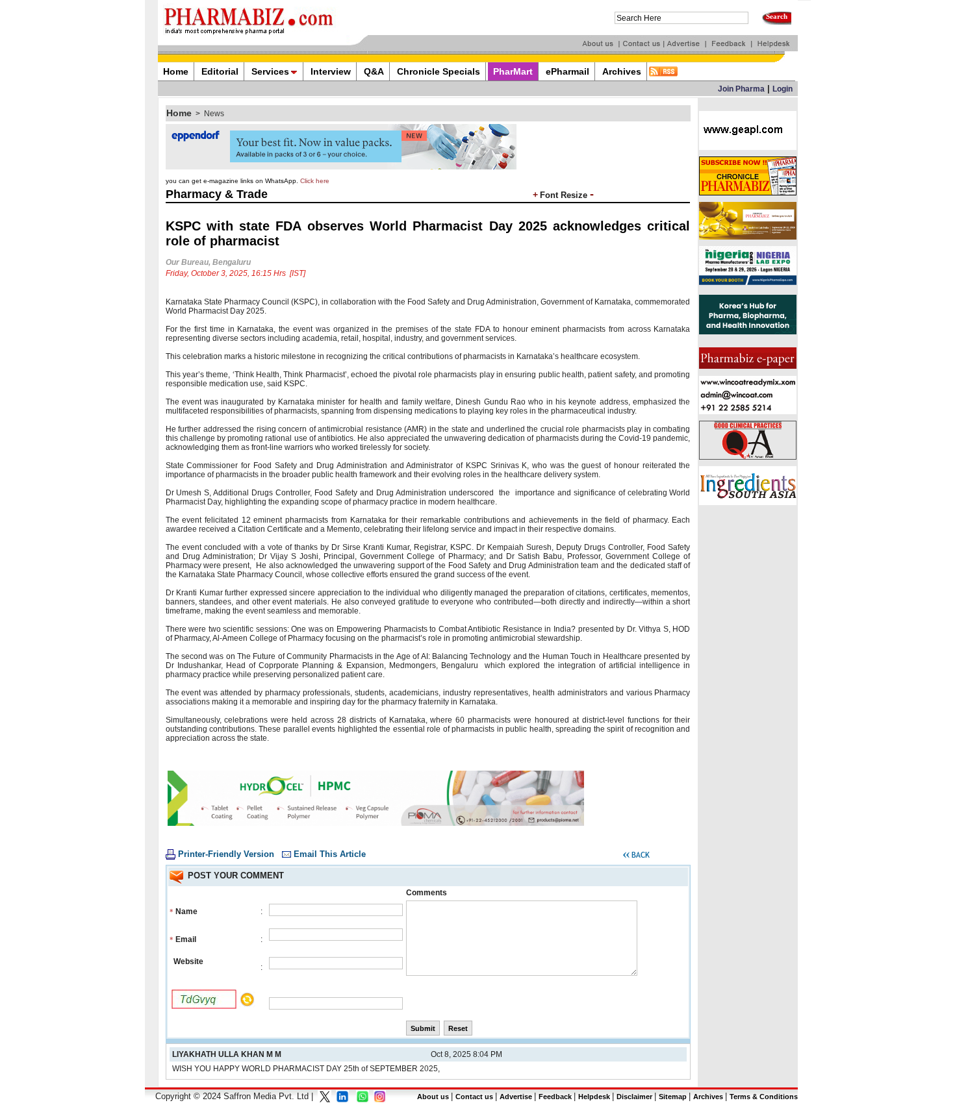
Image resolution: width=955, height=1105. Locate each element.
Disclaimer (634, 1096)
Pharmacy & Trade (217, 194)
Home (179, 113)
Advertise (516, 1096)
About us (433, 1096)
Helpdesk (594, 1096)
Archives (708, 1096)
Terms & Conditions (764, 1096)
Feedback (555, 1096)
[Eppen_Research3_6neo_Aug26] (341, 166)
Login (782, 88)
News (214, 113)
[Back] (636, 857)
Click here (314, 180)
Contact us (474, 1096)
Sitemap (673, 1096)
